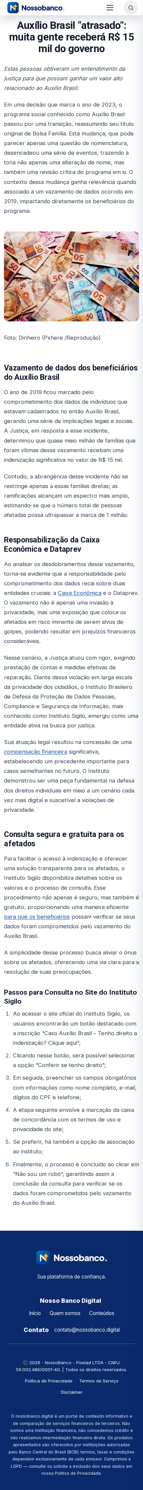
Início (35, 1313)
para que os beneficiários (37, 916)
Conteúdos (101, 1313)
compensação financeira (35, 751)
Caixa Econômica (79, 593)
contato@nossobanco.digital (87, 1330)
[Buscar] (131, 8)
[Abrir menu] (110, 8)
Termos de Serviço (98, 1380)
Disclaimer (71, 1392)
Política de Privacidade (48, 1380)
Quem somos (65, 1313)
